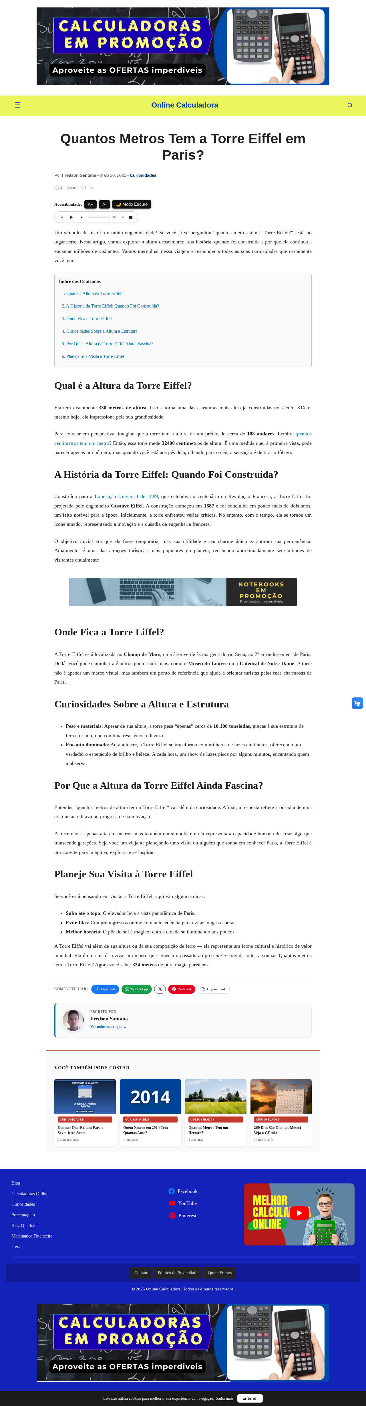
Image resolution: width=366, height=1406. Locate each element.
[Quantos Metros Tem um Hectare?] (215, 1099)
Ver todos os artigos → (108, 1026)
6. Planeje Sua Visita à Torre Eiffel (93, 356)
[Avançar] (81, 217)
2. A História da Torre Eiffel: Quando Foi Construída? (110, 306)
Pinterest (184, 989)
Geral (16, 1246)
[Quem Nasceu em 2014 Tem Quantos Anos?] (150, 1096)
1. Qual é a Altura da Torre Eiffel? (92, 293)
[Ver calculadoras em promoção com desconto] (183, 47)
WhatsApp (139, 989)
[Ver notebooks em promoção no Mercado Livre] (183, 593)
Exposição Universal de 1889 (126, 496)
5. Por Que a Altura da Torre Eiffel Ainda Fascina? (107, 343)
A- (104, 204)
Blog (15, 1183)
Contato (141, 1272)
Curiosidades (143, 175)
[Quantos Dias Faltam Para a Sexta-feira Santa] (85, 1096)
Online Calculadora (184, 105)
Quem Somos (220, 1272)
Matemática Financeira (31, 1236)
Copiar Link (216, 989)
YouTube (187, 1203)
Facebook (108, 989)
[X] (160, 989)
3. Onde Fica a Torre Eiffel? (87, 318)
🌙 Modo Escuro (132, 204)
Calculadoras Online (29, 1193)
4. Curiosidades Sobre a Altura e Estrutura (100, 331)
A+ (90, 204)
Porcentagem (23, 1214)
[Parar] (130, 217)
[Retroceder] (61, 217)
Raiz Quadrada (25, 1225)
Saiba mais (224, 1398)
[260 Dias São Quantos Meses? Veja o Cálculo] (281, 1099)
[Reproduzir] (71, 217)
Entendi (250, 1398)
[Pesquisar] (350, 105)
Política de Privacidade (178, 1272)
